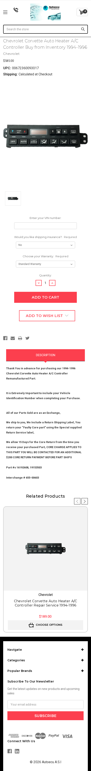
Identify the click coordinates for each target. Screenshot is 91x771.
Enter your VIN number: (45, 218)
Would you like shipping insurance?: (45, 237)
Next (84, 501)
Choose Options (48, 624)
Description (45, 355)
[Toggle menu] (11, 12)
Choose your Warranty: (45, 256)
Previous (77, 501)
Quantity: (45, 275)
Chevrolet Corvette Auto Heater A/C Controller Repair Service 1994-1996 (45, 603)
